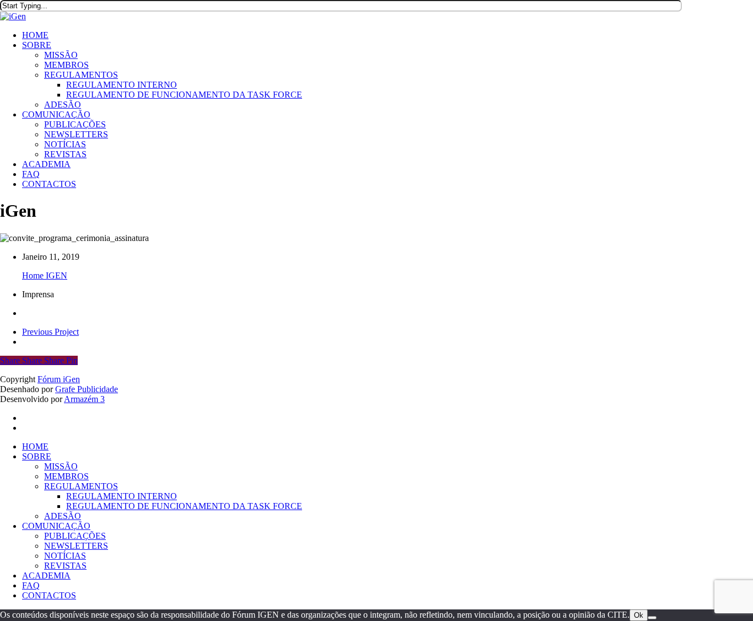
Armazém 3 (84, 399)
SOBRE (36, 456)
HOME (35, 446)
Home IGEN (44, 275)
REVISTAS (65, 565)
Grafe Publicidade (86, 389)
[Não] (652, 617)
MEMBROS (66, 476)
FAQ (31, 585)
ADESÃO (62, 516)
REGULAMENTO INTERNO (121, 496)
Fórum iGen (58, 379)
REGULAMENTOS (81, 486)
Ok (638, 615)
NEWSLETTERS (76, 545)
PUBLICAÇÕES (75, 535)
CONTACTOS (49, 595)
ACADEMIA (46, 575)
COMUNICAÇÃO (56, 526)
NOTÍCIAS (65, 555)
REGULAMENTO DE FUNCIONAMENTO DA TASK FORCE (184, 506)
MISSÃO (61, 466)
